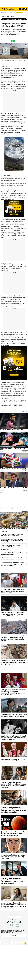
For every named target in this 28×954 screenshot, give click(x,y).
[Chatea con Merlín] (20, 9)
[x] (10, 922)
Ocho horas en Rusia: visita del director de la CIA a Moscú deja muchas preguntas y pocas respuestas (11, 558)
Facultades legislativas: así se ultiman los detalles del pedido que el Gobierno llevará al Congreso (12, 535)
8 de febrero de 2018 (18, 401)
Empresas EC (19, 12)
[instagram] (13, 922)
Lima (10, 405)
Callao (15, 405)
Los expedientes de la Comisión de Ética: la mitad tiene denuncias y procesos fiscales (12, 553)
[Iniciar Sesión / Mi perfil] (25, 9)
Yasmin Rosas (6, 65)
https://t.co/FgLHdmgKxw (11, 400)
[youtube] (15, 922)
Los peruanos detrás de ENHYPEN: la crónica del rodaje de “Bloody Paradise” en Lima (14, 715)
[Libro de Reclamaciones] (17, 925)
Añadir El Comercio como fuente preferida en (14, 19)
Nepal (14, 12)
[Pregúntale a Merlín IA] (25, 943)
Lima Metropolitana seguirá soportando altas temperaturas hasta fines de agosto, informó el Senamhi (12, 591)
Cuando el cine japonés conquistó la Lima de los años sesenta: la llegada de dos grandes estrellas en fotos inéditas (13, 737)
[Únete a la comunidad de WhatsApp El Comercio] (13, 41)
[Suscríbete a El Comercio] (22, 9)
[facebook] (8, 922)
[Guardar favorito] (23, 41)
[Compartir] (25, 41)
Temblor (10, 12)
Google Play (17, 916)
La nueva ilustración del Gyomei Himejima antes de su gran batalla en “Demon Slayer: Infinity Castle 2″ (13, 856)
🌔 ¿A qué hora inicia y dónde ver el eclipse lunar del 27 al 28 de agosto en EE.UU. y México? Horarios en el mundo (13, 833)
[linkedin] (17, 922)
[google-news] (20, 922)
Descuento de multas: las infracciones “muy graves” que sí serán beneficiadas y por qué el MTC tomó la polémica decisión (12, 540)
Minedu (19, 83)
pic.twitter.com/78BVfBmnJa (21, 400)
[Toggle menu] (2, 9)
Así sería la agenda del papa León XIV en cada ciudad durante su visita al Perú (14, 760)
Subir (13, 935)
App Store (10, 916)
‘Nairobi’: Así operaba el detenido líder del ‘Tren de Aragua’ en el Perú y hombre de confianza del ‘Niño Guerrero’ (13, 614)
